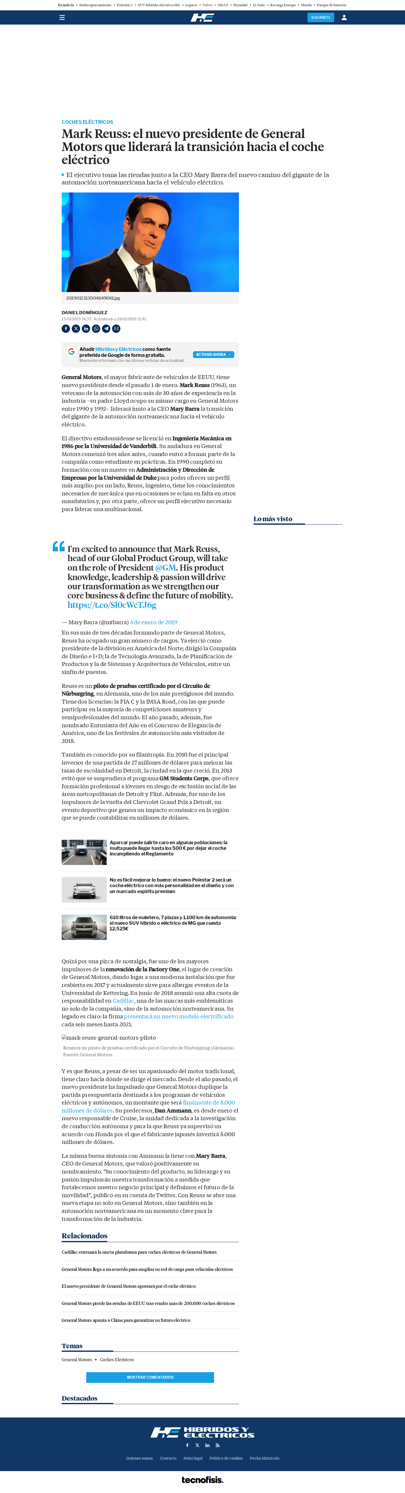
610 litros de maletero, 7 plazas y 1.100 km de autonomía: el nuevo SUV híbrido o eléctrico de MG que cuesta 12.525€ (173, 923)
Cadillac (123, 1001)
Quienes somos (139, 1458)
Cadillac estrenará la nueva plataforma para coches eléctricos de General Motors (139, 1252)
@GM (165, 568)
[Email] (116, 329)
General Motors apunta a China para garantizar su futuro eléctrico (126, 1320)
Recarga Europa (283, 5)
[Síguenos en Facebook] (187, 1445)
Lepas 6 (191, 5)
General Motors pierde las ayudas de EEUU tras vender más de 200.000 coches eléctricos (148, 1303)
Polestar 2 (125, 5)
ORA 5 (223, 5)
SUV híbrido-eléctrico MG (159, 5)
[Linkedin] (86, 329)
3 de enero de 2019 (153, 622)
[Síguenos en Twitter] (197, 1445)
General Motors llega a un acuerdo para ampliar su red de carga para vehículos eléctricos (147, 1269)
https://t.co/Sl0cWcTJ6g (112, 605)
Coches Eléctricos (87, 122)
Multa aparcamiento (95, 5)
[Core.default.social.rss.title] (218, 1445)
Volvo (207, 5)
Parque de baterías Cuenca (338, 5)
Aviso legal (193, 1458)
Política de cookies (226, 1458)
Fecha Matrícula (264, 1458)
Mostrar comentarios (150, 1377)
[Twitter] (76, 329)
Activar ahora (211, 354)
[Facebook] (66, 329)
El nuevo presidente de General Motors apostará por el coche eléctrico (129, 1286)
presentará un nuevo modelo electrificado (178, 1016)
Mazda (306, 5)
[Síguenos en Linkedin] (208, 1445)
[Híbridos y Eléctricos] (202, 1432)
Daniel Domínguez (84, 312)
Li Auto (259, 5)
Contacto (168, 1458)
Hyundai (240, 5)
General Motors (77, 1359)
